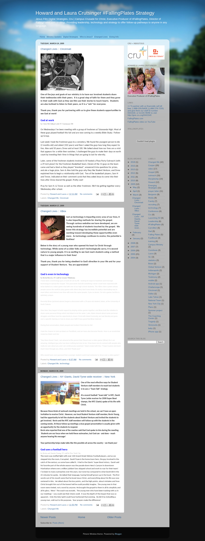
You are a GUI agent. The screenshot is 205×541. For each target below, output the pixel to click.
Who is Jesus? (86, 37)
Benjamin (152, 194)
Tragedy (151, 322)
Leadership (153, 221)
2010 (133, 180)
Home (42, 37)
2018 (133, 162)
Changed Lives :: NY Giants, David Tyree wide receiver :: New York (78, 376)
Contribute (152, 250)
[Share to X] (107, 194)
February (137, 232)
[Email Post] (97, 194)
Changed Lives (101, 37)
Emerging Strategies (152, 187)
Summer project (155, 310)
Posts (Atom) (58, 523)
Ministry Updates (54, 37)
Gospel (151, 172)
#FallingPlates (154, 224)
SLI (149, 257)
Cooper (151, 165)
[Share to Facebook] (110, 194)
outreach (152, 175)
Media (151, 198)
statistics (152, 260)
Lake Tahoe (153, 297)
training (151, 241)
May (135, 187)
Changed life (53, 198)
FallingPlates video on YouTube (141, 122)
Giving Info (114, 37)
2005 (133, 254)
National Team (154, 300)
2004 (133, 258)
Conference (153, 211)
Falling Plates (154, 235)
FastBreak (152, 238)
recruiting (152, 205)
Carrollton (152, 228)
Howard (151, 182)
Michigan (152, 274)
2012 (133, 173)
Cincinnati (64, 198)
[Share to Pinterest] (112, 194)
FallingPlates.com (135, 118)
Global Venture (154, 267)
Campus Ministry (155, 245)
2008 (133, 243)
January (137, 238)
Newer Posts (48, 517)
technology (64, 363)
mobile (151, 280)
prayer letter (153, 191)
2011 (133, 177)
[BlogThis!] (104, 194)
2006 (133, 250)
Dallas (151, 294)
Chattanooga (154, 287)
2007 (133, 247)
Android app (153, 284)
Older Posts (114, 517)
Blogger (118, 534)
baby (150, 328)
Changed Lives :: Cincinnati (56, 49)
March (136, 195)
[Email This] (102, 194)
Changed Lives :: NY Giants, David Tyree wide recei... (138, 221)
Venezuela (152, 325)
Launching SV (154, 218)
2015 (133, 166)
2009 (133, 184)
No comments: (86, 194)
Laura (150, 254)
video (150, 169)
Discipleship (153, 179)
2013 (133, 169)
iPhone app (153, 332)
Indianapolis (153, 270)
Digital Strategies (70, 37)
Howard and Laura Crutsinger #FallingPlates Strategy (95, 13)
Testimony (152, 277)
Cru (149, 215)
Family (151, 201)
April (135, 191)
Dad (150, 231)
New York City (154, 304)
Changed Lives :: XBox (53, 211)
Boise (150, 264)
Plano (150, 307)
